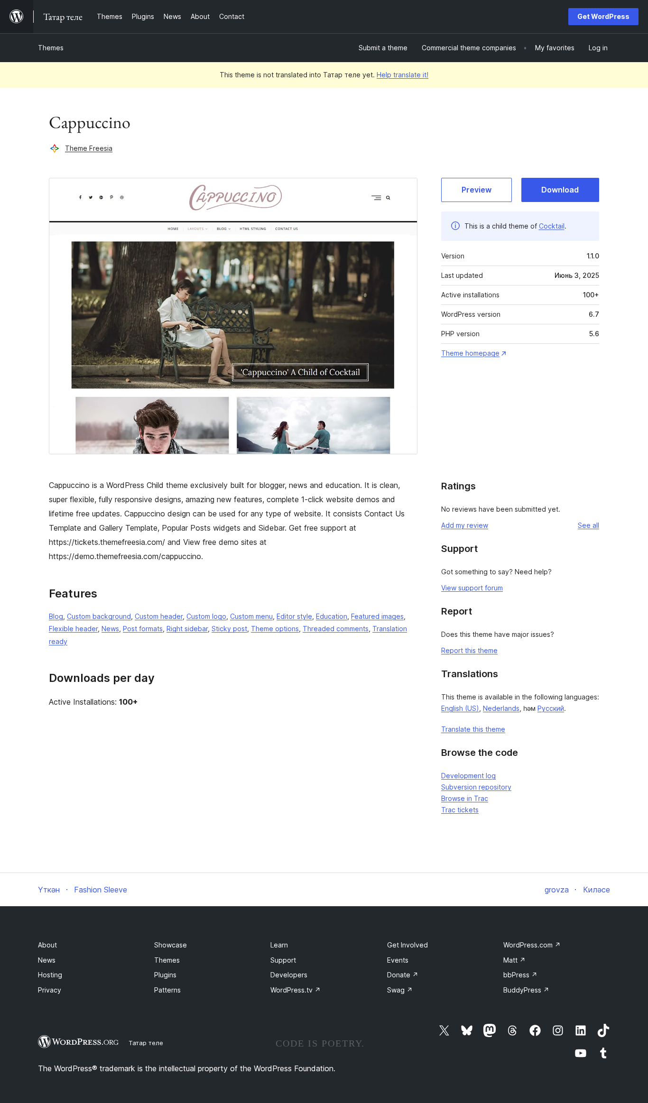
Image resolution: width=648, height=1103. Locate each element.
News (110, 629)
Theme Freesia (88, 148)
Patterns (167, 990)
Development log (468, 776)
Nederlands (501, 708)
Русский (550, 708)
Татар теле (146, 1043)
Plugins (165, 975)
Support (283, 960)
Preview (476, 189)
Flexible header (73, 629)
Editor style (294, 616)
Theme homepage (470, 353)
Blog (56, 616)
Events (397, 960)
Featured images (377, 616)
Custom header (159, 616)
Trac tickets (460, 810)
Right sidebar (187, 629)
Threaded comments (336, 629)
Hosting (50, 975)
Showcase (170, 945)
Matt (514, 960)
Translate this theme (473, 729)
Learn (279, 945)
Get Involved (407, 945)
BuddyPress (526, 990)
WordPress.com (532, 945)
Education (331, 616)
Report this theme (469, 650)
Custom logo (206, 616)
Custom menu (251, 616)
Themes (51, 48)
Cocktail (552, 226)
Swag (400, 990)
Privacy (49, 990)
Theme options (275, 629)
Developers (288, 975)
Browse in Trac (464, 798)
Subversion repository (476, 787)
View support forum (472, 588)
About (47, 945)
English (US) (460, 708)
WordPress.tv (295, 990)
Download (560, 189)
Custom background (99, 616)
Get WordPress (603, 16)
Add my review (464, 525)
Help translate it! (402, 75)
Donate (402, 975)
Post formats (143, 629)
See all (588, 525)
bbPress (520, 975)
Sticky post (229, 629)
